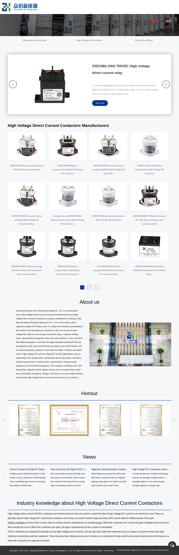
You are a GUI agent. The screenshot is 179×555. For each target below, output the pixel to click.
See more (100, 103)
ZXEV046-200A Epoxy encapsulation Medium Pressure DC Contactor (67, 169)
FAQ (58, 26)
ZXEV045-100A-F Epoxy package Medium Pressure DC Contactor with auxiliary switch (26, 270)
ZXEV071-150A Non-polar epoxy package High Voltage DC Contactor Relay (27, 220)
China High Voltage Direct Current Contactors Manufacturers (43, 314)
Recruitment (109, 21)
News (90, 21)
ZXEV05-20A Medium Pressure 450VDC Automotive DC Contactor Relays (149, 270)
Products (74, 21)
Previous (13, 84)
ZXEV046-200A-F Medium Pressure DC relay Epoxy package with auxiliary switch (149, 220)
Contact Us (132, 21)
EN (162, 21)
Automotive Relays (144, 40)
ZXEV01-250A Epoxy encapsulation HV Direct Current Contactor (26, 167)
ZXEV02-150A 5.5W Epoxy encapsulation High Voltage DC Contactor (149, 169)
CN (147, 21)
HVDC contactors (16, 522)
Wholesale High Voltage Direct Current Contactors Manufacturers (143, 550)
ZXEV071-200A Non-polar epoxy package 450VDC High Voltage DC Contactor (108, 169)
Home (39, 21)
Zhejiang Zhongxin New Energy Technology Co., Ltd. (51, 551)
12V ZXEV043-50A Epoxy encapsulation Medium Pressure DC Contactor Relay (108, 270)
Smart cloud (109, 551)
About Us (55, 21)
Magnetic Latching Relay (35, 40)
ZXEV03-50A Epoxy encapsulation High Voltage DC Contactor (108, 218)
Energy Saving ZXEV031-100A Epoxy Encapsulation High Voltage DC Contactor (67, 220)
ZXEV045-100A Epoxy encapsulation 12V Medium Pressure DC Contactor (68, 270)
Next (166, 84)
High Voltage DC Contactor (89, 40)
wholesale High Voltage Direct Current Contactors (40, 377)
